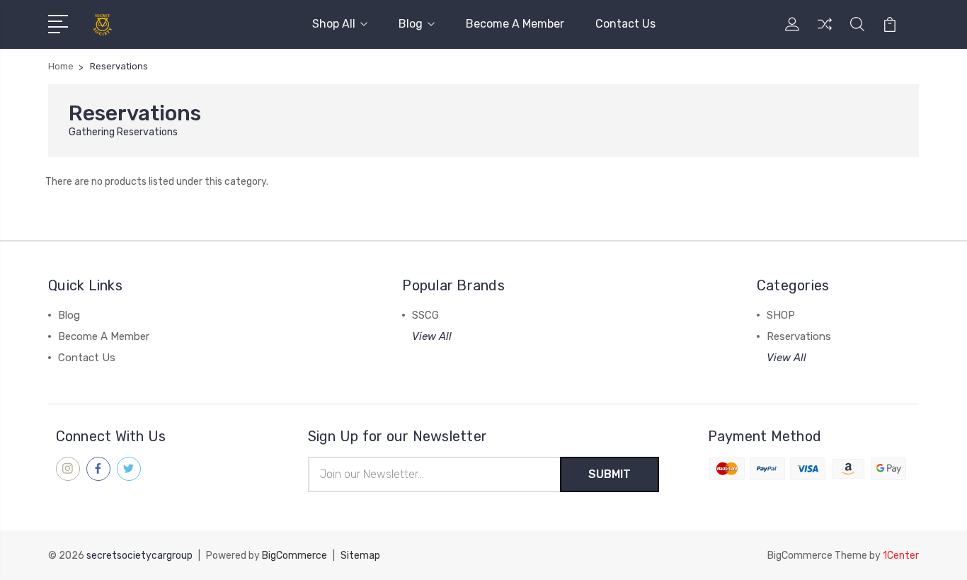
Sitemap (360, 556)
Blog (411, 23)
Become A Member (515, 23)
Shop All (333, 23)
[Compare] (824, 32)
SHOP (781, 315)
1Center (901, 556)
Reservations (799, 336)
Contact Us (625, 23)
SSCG (425, 315)
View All (432, 336)
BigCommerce (294, 556)
